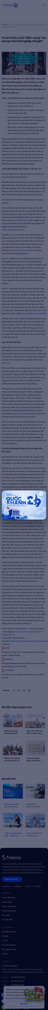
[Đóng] (41, 494)
